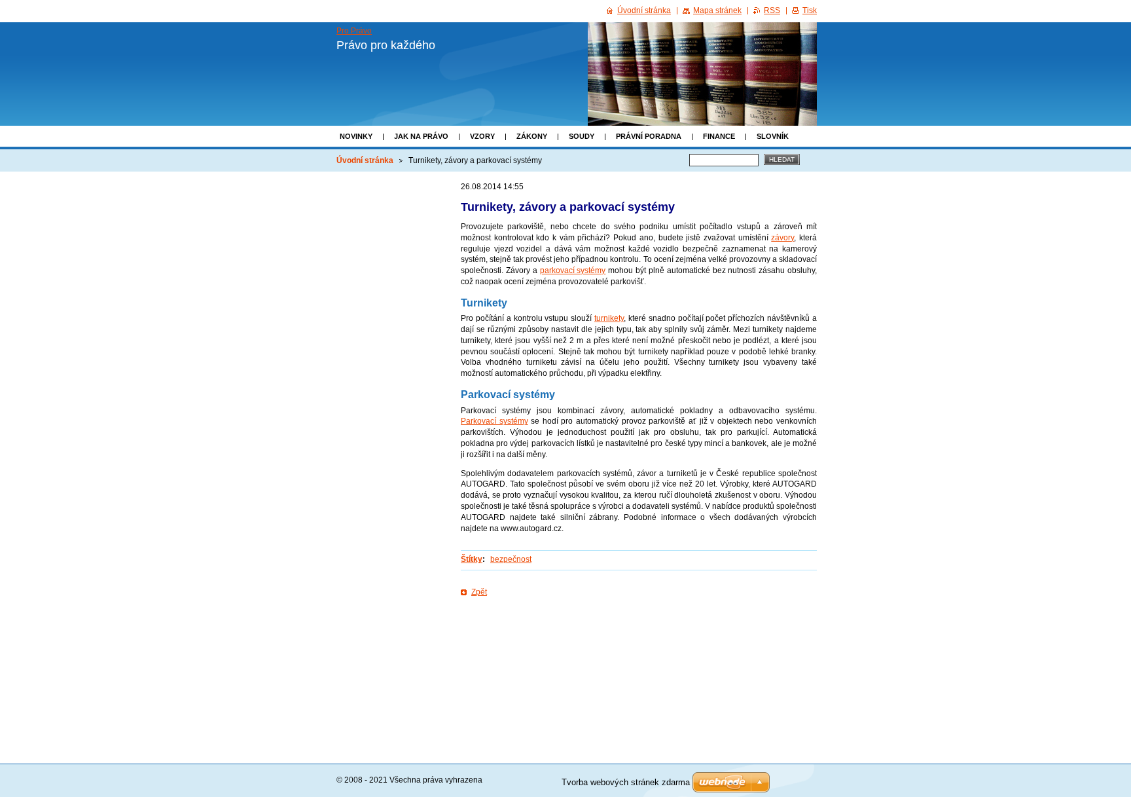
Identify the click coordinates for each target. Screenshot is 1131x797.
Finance (719, 136)
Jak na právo (421, 136)
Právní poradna (648, 136)
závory (782, 237)
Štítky (471, 559)
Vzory (482, 136)
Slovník (773, 136)
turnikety (609, 318)
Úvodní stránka (364, 160)
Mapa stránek (717, 10)
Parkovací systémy (494, 421)
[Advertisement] (639, 640)
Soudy (581, 136)
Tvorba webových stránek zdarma (626, 782)
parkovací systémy (573, 270)
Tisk (809, 10)
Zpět (479, 592)
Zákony (531, 136)
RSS (772, 10)
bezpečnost (510, 559)
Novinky (356, 136)
